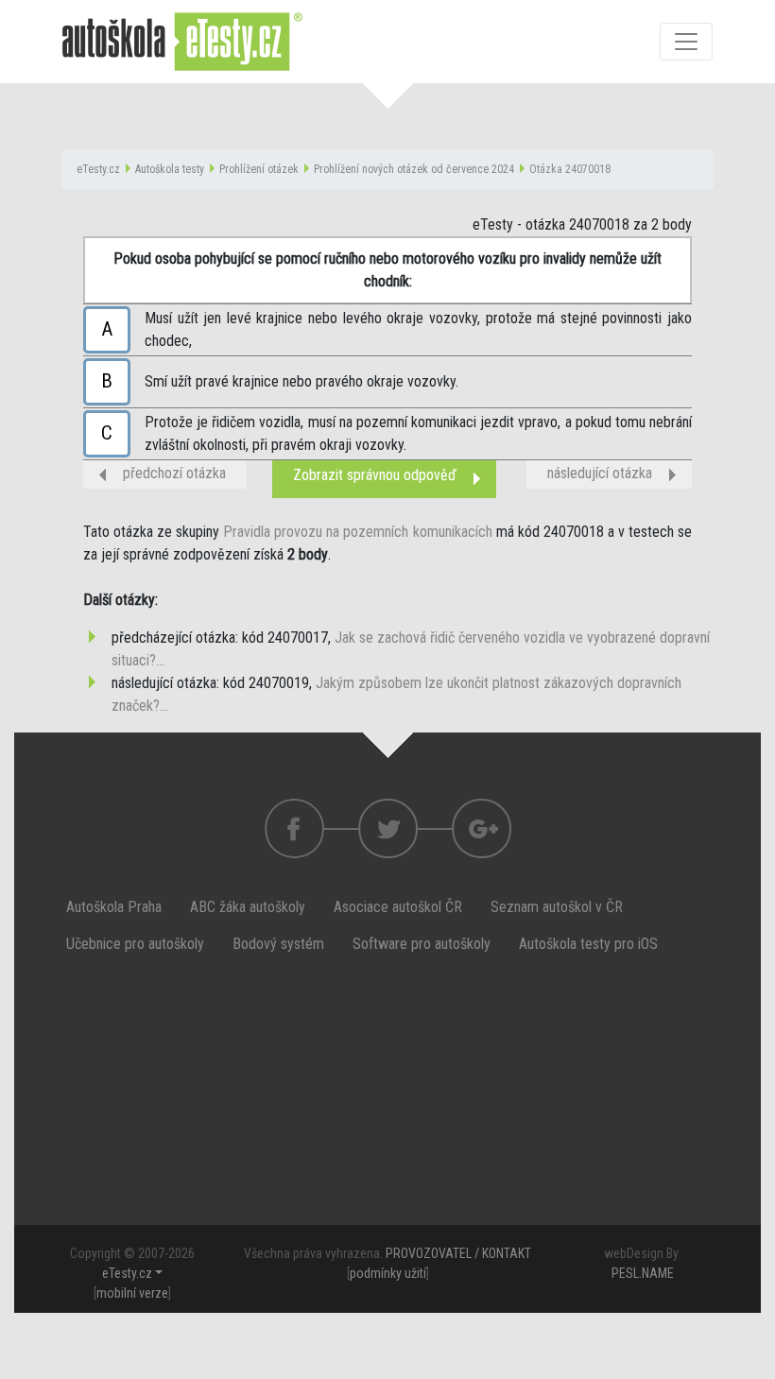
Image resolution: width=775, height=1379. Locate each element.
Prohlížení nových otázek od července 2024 (414, 169)
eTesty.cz (98, 169)
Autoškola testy (169, 169)
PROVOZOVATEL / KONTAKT (458, 1253)
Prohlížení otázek (259, 169)
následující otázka (599, 473)
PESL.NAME (642, 1273)
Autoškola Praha (114, 907)
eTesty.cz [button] (127, 1273)
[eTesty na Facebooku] (388, 828)
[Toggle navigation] (686, 41)
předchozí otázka (174, 473)
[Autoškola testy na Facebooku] (294, 828)
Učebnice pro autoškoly (135, 944)
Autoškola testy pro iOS (588, 944)
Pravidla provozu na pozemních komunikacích (357, 532)
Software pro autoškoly (422, 944)
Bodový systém (278, 944)
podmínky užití (388, 1273)
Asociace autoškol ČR (398, 907)
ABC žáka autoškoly (247, 907)
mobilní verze (132, 1293)
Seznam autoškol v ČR (557, 907)
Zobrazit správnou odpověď (374, 475)
